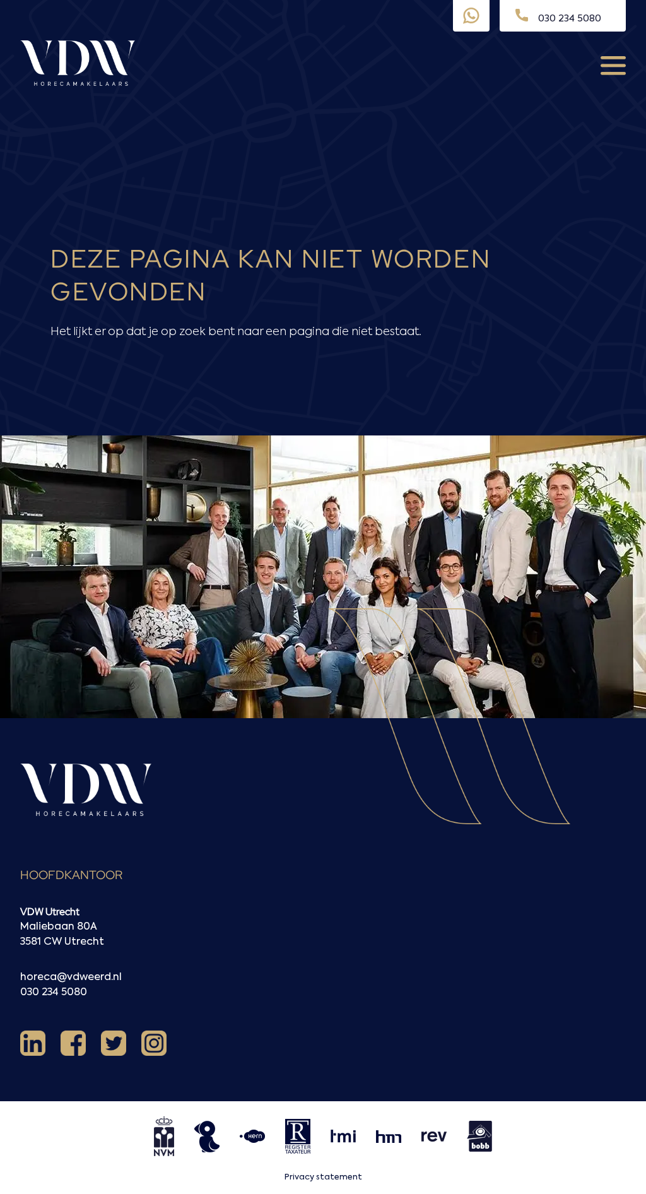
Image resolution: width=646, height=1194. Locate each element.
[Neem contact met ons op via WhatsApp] (471, 16)
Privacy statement (323, 1177)
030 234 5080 (53, 993)
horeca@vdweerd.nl (71, 977)
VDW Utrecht (49, 911)
